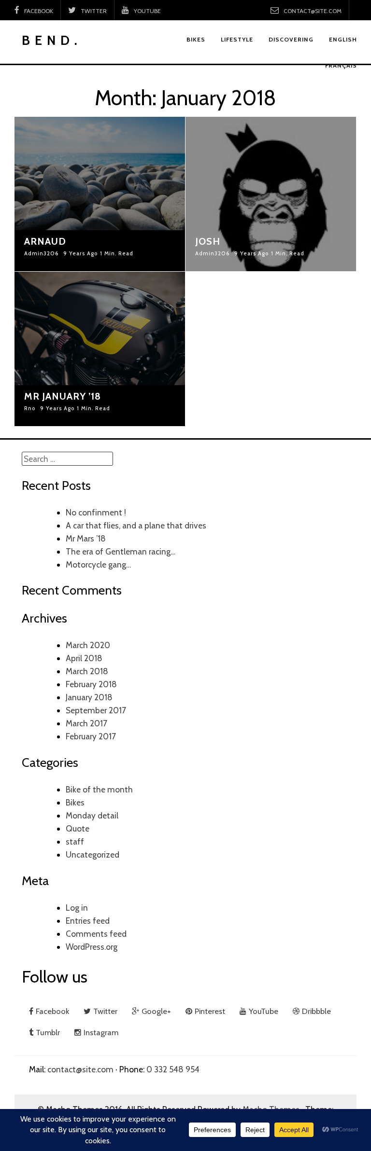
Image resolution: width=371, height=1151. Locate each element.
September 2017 (96, 710)
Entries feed (88, 920)
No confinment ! (96, 512)
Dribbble (316, 1011)
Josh (207, 241)
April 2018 (84, 658)
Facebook (38, 10)
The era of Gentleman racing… (120, 551)
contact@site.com (313, 10)
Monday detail (92, 815)
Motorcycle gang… (98, 564)
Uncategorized (92, 854)
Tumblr (48, 1032)
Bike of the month (99, 789)
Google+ (156, 1011)
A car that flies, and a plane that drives (136, 525)
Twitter (94, 10)
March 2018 (87, 671)
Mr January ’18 (62, 396)
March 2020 (88, 645)
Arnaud (45, 241)
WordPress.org (91, 947)
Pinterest (210, 1011)
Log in (77, 907)
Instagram (101, 1032)
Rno (29, 408)
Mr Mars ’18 (86, 538)
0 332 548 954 (173, 1069)
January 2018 (89, 697)
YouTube (147, 10)
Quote (77, 828)
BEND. (52, 40)
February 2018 (91, 684)
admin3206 (41, 253)
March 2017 (86, 723)
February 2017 (91, 736)
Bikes (75, 802)
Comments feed (96, 934)
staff (75, 841)
